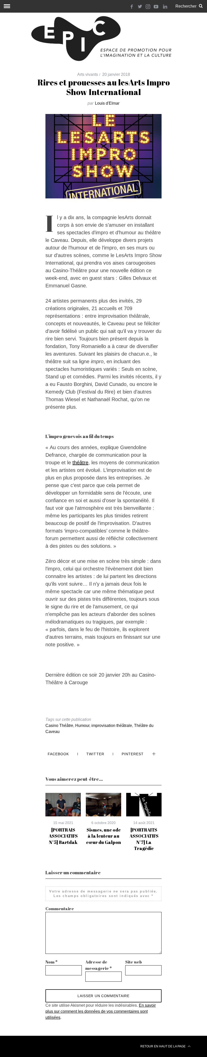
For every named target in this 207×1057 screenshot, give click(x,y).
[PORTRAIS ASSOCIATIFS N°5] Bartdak (63, 836)
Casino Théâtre (59, 725)
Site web (133, 962)
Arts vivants (87, 74)
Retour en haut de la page (163, 1046)
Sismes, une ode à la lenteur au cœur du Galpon (103, 836)
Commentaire (59, 908)
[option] (63, 819)
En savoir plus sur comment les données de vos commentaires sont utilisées (100, 1011)
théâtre (80, 462)
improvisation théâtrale (111, 725)
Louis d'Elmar (107, 103)
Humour (82, 725)
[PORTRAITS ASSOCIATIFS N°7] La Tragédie (144, 839)
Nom (51, 962)
